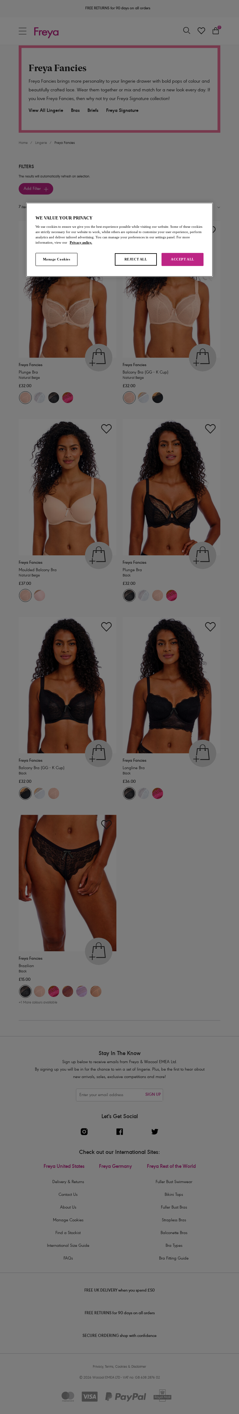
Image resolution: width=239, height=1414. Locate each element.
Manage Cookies (56, 259)
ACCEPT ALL (182, 259)
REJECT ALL (135, 259)
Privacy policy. (81, 242)
